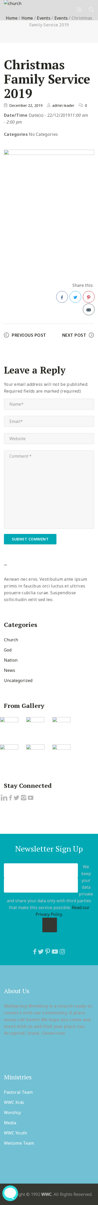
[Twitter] (41, 951)
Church (11, 640)
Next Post (74, 335)
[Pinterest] (47, 951)
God (7, 650)
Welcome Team (19, 1143)
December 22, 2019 (26, 105)
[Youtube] (55, 951)
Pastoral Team (18, 1092)
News (9, 670)
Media (10, 1123)
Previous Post (29, 335)
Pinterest (89, 297)
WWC (46, 1194)
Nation (11, 660)
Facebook (62, 297)
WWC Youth (15, 1133)
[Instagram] (62, 951)
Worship (12, 1112)
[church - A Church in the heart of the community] (12, 3)
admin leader (63, 105)
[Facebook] (34, 951)
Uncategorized (18, 680)
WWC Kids (14, 1102)
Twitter (75, 297)
